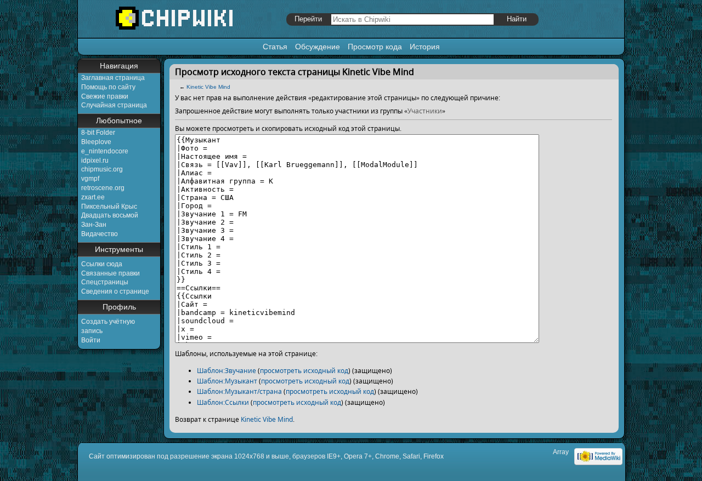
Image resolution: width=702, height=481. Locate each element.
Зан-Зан (93, 224)
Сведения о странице (115, 291)
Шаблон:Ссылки (223, 402)
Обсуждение (317, 46)
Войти (90, 340)
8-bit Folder (98, 132)
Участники (424, 111)
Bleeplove (96, 142)
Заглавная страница (113, 78)
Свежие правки (104, 96)
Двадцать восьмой (109, 215)
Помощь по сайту (108, 87)
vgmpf (90, 178)
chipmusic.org (102, 169)
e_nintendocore (104, 151)
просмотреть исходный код (304, 370)
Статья (275, 46)
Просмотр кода (375, 46)
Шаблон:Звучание (226, 370)
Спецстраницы (104, 282)
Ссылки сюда (101, 264)
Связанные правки (110, 273)
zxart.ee (93, 197)
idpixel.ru (95, 160)
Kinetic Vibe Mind (208, 87)
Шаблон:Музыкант (227, 381)
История (425, 46)
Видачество (99, 234)
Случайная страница (114, 105)
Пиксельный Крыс (109, 206)
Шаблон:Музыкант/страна (239, 391)
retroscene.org (102, 188)
